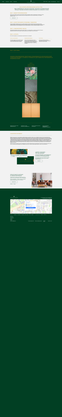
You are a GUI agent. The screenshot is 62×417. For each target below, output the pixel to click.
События (49, 1)
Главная (3, 1)
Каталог (11, 1)
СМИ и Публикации (53, 1)
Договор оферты (44, 221)
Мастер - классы (45, 1)
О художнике (7, 1)
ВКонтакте (45, 214)
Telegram (42, 214)
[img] (31, 1)
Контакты (58, 1)
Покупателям (15, 1)
